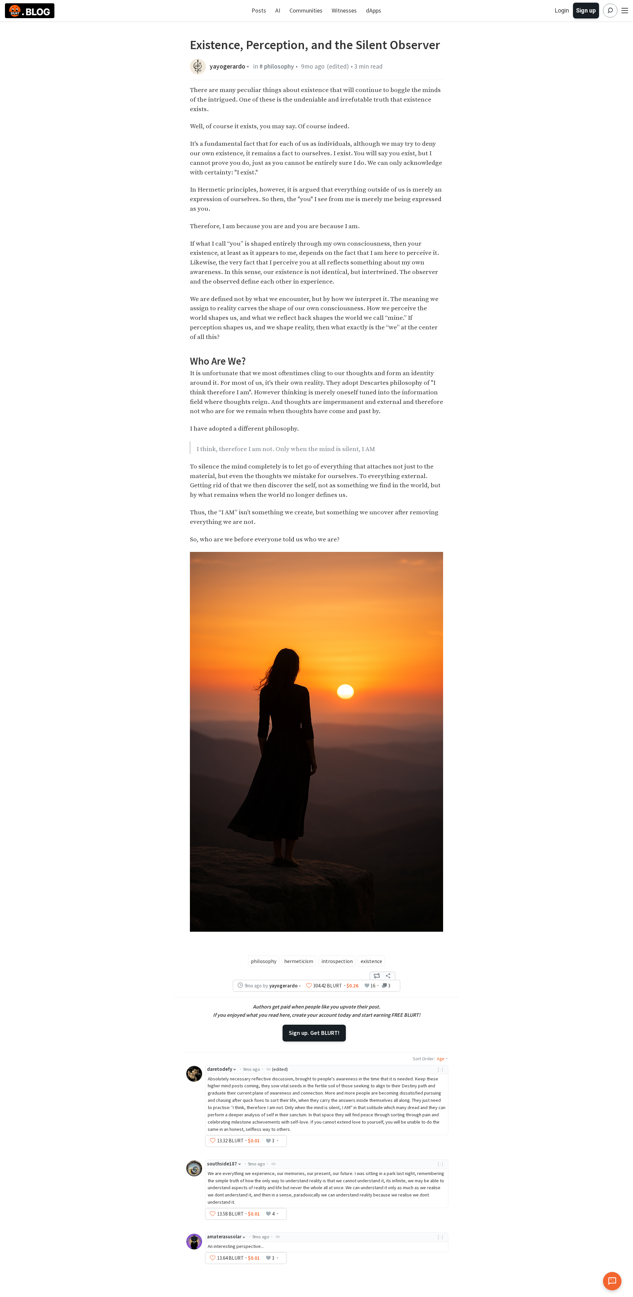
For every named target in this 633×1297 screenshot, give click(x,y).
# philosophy (276, 66)
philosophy (263, 961)
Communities (305, 10)
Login (562, 10)
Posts (259, 10)
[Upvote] (309, 985)
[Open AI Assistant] (612, 1281)
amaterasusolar (224, 1237)
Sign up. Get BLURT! (314, 1033)
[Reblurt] (377, 976)
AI (277, 10)
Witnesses (344, 10)
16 (373, 985)
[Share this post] (388, 976)
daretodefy (219, 1069)
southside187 (222, 1164)
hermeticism (298, 961)
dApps (373, 10)
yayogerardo (227, 66)
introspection (337, 961)
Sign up (586, 10)
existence (371, 961)
